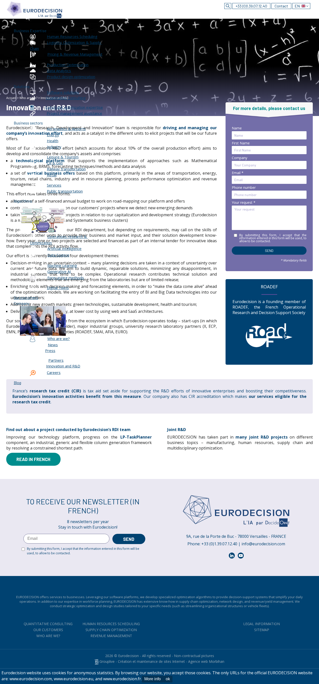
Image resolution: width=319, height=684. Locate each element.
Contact (281, 5)
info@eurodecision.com (263, 544)
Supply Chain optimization (111, 629)
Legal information (261, 623)
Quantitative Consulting (48, 623)
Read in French (33, 459)
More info (152, 679)
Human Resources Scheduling (111, 623)
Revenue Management (111, 635)
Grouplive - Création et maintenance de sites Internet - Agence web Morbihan (161, 661)
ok (168, 679)
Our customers (48, 629)
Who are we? (48, 635)
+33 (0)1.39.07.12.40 (251, 5)
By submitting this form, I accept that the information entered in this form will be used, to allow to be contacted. (83, 551)
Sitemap (261, 629)
